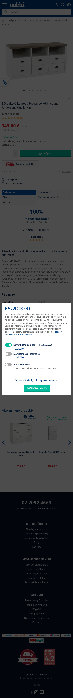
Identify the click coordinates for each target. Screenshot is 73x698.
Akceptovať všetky (37, 388)
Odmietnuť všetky (24, 380)
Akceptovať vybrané (46, 380)
